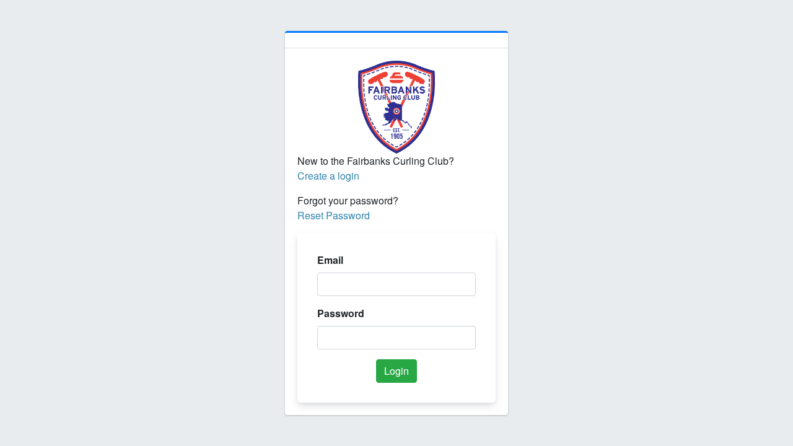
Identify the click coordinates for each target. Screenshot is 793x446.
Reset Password (333, 215)
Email (330, 260)
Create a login (328, 175)
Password (340, 313)
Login (396, 371)
